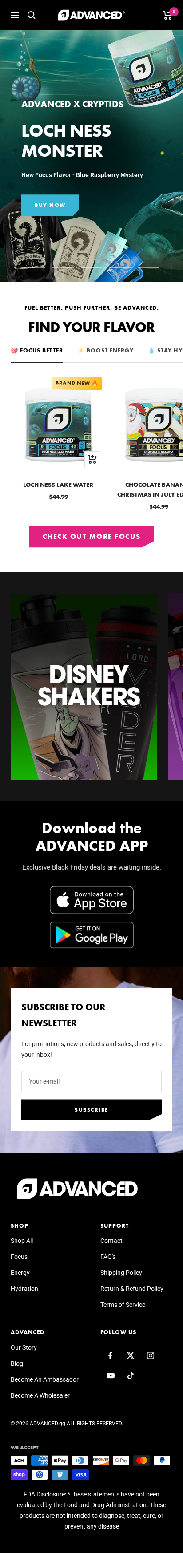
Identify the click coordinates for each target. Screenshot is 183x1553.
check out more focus (92, 536)
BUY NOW (50, 205)
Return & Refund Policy (131, 1288)
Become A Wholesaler (40, 1395)
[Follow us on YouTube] (110, 1376)
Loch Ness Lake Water (58, 485)
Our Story (24, 1347)
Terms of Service (122, 1304)
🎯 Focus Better (37, 350)
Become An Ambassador (45, 1379)
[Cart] (167, 15)
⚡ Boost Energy (105, 350)
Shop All (22, 1240)
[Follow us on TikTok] (130, 1376)
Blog (17, 1363)
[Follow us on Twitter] (130, 1356)
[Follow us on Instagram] (150, 1356)
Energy (20, 1272)
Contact (111, 1240)
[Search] (32, 15)
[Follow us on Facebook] (110, 1356)
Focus (19, 1256)
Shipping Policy (121, 1272)
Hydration (24, 1288)
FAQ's (107, 1256)
